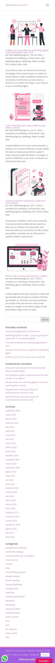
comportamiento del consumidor (19, 556)
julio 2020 (9, 496)
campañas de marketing (15, 58)
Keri (7, 382)
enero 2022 (10, 451)
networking (10, 604)
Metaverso (10, 600)
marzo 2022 (10, 443)
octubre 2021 (11, 463)
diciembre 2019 (12, 512)
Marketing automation (15, 596)
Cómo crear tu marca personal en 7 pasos (26, 276)
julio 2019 (9, 533)
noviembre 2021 (12, 459)
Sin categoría (11, 629)
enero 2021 (10, 484)
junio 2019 (10, 537)
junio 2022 (10, 431)
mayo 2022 (10, 435)
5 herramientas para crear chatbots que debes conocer (25, 126)
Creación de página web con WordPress (22, 331)
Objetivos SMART (13, 609)
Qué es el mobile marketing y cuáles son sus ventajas (25, 201)
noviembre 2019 (12, 516)
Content (8, 564)
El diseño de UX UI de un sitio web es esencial (25, 357)
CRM (7, 568)
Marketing (26, 61)
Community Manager (14, 551)
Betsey (8, 368)
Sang (7, 389)
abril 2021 (9, 480)
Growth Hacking (12, 580)
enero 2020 (10, 508)
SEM (7, 621)
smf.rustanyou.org (13, 375)
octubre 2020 (11, 492)
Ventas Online (16, 64)
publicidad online (12, 613)
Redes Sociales (38, 61)
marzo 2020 (10, 500)
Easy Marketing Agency (19, 55)
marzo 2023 (10, 414)
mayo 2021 (10, 476)
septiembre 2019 (12, 524)
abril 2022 (9, 439)
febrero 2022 (11, 447)
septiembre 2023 (12, 410)
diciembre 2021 (12, 455)
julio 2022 (9, 427)
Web (25, 64)
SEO (7, 64)
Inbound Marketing (13, 584)
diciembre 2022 (12, 423)
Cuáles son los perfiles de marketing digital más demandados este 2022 (26, 51)
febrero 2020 (11, 504)
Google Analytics (12, 576)
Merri (7, 396)
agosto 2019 (10, 528)
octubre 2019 (11, 520)
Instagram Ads (11, 588)
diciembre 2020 (12, 488)
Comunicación (33, 58)
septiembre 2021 (12, 467)
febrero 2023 (11, 419)
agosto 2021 (10, 471)
